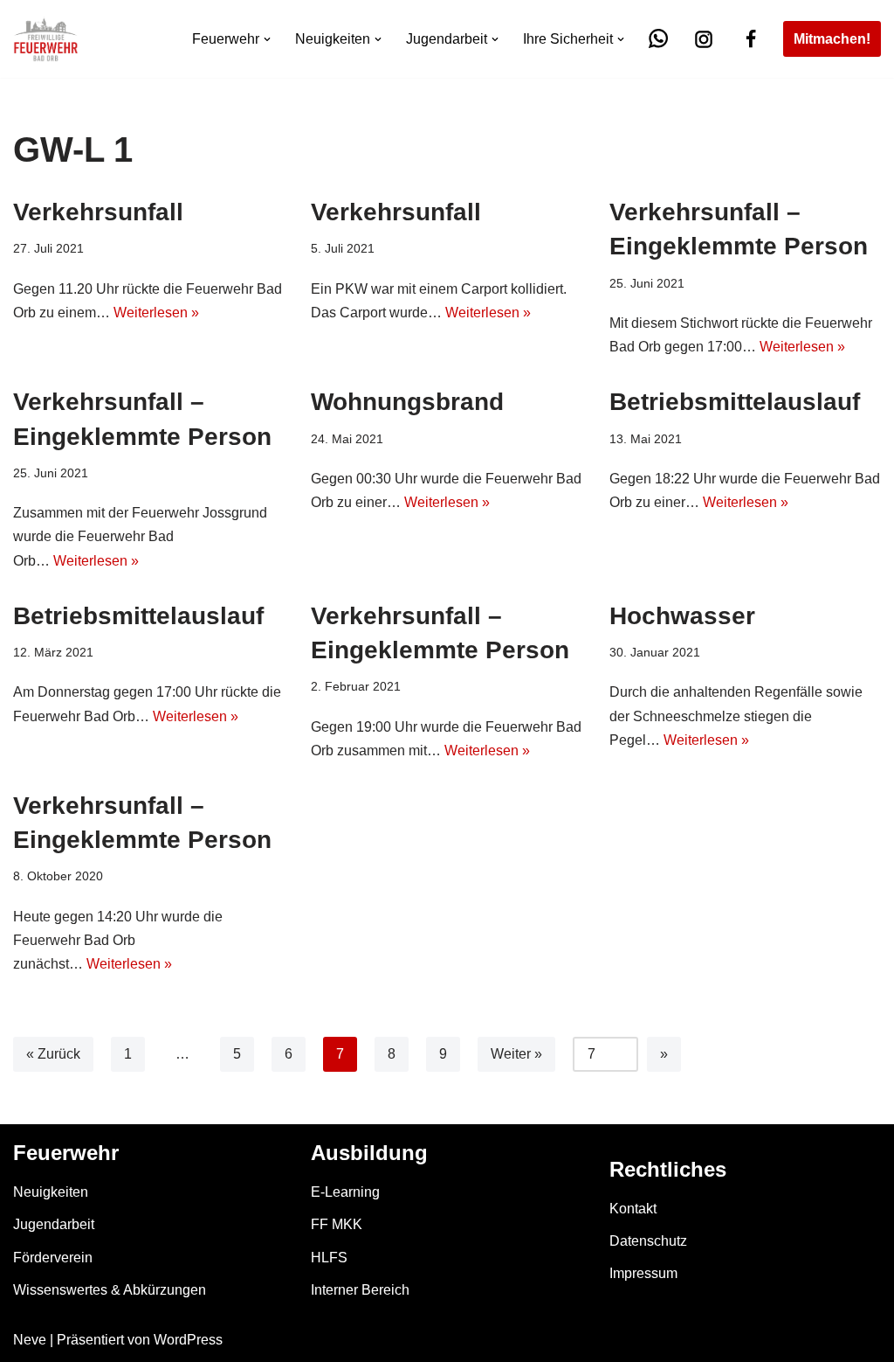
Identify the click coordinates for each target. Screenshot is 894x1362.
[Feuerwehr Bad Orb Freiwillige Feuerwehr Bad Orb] (46, 39)
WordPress (188, 1339)
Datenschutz (648, 1240)
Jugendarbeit (53, 1224)
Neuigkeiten (50, 1192)
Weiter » (516, 1053)
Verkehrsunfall (98, 212)
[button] (267, 39)
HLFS (329, 1257)
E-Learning (345, 1192)
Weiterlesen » (156, 312)
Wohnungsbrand (407, 401)
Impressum (643, 1273)
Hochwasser (682, 615)
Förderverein (53, 1257)
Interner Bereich (360, 1289)
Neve (29, 1339)
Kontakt (633, 1208)
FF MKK (336, 1224)
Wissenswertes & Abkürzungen (109, 1289)
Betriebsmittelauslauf (734, 401)
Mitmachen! (832, 38)
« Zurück (53, 1053)
